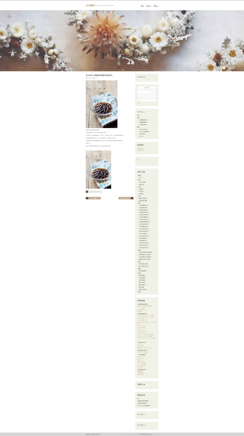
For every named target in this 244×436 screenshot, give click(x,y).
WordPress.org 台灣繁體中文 (143, 405)
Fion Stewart (140, 344)
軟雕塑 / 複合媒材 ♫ (143, 198)
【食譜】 (92, 191)
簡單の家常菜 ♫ (142, 284)
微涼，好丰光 (140, 345)
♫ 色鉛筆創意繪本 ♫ (143, 122)
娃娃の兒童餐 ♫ (142, 277)
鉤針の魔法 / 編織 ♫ (143, 200)
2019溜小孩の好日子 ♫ (144, 235)
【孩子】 (139, 180)
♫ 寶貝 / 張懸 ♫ (142, 133)
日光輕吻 (90, 5)
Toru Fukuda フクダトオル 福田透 (144, 336)
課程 (148, 5)
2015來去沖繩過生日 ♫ (144, 217)
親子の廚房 (141, 287)
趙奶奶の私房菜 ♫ (143, 289)
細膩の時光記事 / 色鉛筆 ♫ (145, 259)
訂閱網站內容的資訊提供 (142, 400)
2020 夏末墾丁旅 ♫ (143, 240)
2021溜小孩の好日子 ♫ (144, 245)
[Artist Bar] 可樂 (140, 361)
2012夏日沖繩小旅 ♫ (143, 210)
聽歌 (155, 5)
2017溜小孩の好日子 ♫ (144, 228)
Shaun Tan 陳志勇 (141, 331)
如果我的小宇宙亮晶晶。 (142, 352)
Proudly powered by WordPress (130, 434)
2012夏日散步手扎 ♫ (143, 207)
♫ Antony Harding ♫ (143, 129)
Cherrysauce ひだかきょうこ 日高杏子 (145, 315)
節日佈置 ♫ (141, 193)
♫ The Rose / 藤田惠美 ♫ (144, 131)
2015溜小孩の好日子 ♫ (144, 219)
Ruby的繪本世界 (141, 309)
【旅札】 (139, 203)
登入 (138, 398)
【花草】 (139, 261)
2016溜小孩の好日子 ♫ (144, 224)
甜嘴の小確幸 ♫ (97, 191)
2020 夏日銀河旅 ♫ (143, 238)
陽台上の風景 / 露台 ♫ (144, 266)
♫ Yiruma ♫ (141, 136)
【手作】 (139, 196)
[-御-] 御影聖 (140, 366)
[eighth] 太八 (140, 359)
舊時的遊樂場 (140, 148)
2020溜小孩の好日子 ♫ (144, 243)
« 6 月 (138, 103)
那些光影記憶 (140, 150)
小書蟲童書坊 (140, 372)
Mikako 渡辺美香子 (141, 327)
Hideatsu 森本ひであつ (142, 320)
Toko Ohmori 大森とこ (142, 332)
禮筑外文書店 (140, 374)
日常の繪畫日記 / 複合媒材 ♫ (145, 257)
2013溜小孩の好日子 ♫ (144, 212)
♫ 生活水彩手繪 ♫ (143, 124)
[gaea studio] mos (141, 356)
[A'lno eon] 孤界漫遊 (141, 365)
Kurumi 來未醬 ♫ (142, 182)
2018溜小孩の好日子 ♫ (144, 231)
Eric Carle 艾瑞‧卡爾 (142, 319)
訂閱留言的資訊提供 (141, 403)
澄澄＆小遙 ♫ (142, 184)
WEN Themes (154, 434)
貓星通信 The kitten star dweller (144, 347)
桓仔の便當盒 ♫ (142, 280)
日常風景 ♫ (141, 189)
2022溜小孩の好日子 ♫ (144, 247)
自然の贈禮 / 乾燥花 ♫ (144, 263)
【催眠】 (139, 175)
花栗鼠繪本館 (140, 371)
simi (96, 78)
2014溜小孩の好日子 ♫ (144, 214)
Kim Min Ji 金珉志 (141, 325)
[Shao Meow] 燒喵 (141, 363)
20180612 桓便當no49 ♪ (94, 198)
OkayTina (139, 329)
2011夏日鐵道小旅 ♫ (143, 205)
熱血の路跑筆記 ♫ (143, 270)
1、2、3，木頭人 (141, 307)
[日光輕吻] (137, 159)
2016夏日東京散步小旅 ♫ (144, 221)
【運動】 (139, 268)
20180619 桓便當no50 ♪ (125, 198)
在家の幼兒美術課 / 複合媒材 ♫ (146, 252)
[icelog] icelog (140, 358)
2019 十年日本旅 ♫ (143, 233)
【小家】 (139, 186)
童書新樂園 (139, 311)
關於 (142, 5)
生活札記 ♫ (141, 191)
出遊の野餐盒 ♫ (142, 275)
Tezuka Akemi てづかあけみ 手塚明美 (145, 334)
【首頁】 (139, 291)
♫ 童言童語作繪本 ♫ (143, 119)
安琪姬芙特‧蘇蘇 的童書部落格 (144, 305)
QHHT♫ (141, 177)
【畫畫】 (139, 250)
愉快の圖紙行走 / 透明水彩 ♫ (145, 254)
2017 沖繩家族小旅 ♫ (143, 226)
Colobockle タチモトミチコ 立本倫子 (145, 317)
